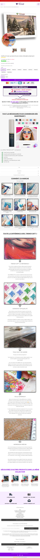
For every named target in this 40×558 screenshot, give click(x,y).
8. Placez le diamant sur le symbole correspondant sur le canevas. (20, 227)
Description (19, 170)
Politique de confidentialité (20, 511)
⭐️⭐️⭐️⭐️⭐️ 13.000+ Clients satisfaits (20, 557)
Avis (19, 167)
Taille (2, 67)
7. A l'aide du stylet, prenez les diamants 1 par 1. (7, 227)
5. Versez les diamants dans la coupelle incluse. (20, 211)
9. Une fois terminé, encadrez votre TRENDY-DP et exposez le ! (32, 227)
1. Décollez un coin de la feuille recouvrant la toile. (7, 195)
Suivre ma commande (20, 519)
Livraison (19, 172)
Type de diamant (4, 74)
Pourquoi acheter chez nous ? (19, 175)
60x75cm (30, 69)
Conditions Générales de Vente (20, 510)
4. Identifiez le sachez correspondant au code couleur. (7, 211)
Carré (3, 76)
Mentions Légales (20, 517)
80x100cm (4, 72)
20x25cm (3, 69)
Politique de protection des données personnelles (21, 535)
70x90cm (36, 69)
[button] (3, 57)
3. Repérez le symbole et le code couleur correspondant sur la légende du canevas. (33, 195)
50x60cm (25, 69)
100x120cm (9, 72)
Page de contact (20, 544)
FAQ (20, 509)
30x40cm (14, 69)
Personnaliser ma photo (20, 516)
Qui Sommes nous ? (20, 515)
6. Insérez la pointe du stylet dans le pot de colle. (33, 211)
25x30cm (8, 69)
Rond (7, 76)
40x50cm (19, 69)
